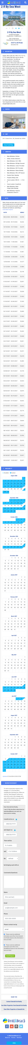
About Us (7, 1037)
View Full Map (8, 145)
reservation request (8, 209)
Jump (14, 1043)
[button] (3, 121)
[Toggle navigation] (2, 2)
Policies (13, 1037)
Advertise (19, 1037)
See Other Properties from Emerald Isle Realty (14, 1005)
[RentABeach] (14, 2)
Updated (5, 776)
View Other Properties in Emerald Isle (14, 1009)
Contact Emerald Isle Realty (14, 1001)
